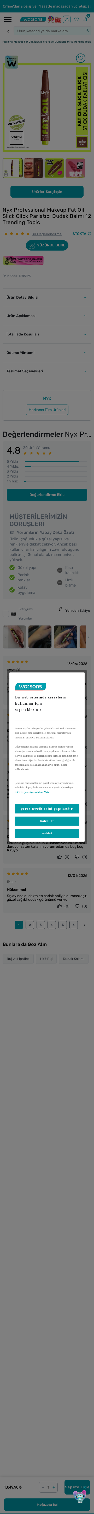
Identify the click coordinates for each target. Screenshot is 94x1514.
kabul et (47, 821)
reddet (47, 833)
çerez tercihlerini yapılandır (47, 809)
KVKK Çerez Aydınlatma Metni (32, 791)
